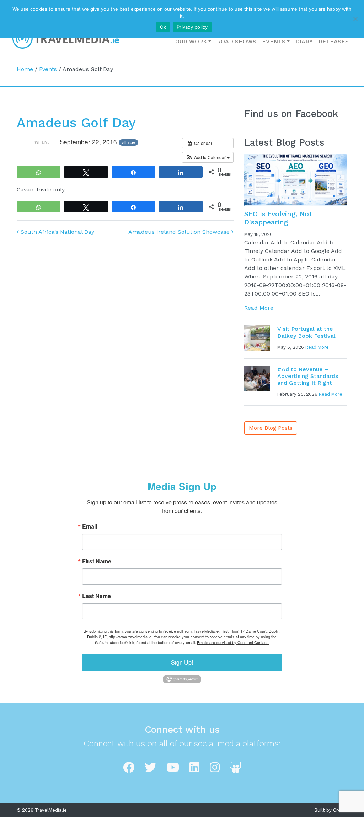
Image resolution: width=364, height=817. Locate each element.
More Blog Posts (271, 427)
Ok (163, 27)
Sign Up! (182, 662)
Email (89, 526)
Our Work (191, 41)
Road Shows (236, 41)
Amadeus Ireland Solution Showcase (179, 231)
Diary (304, 41)
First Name (96, 561)
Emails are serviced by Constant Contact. (233, 642)
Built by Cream (331, 810)
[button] (207, 157)
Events (273, 41)
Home (25, 69)
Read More (258, 307)
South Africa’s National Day (56, 231)
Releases (333, 41)
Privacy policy (192, 27)
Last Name (96, 596)
